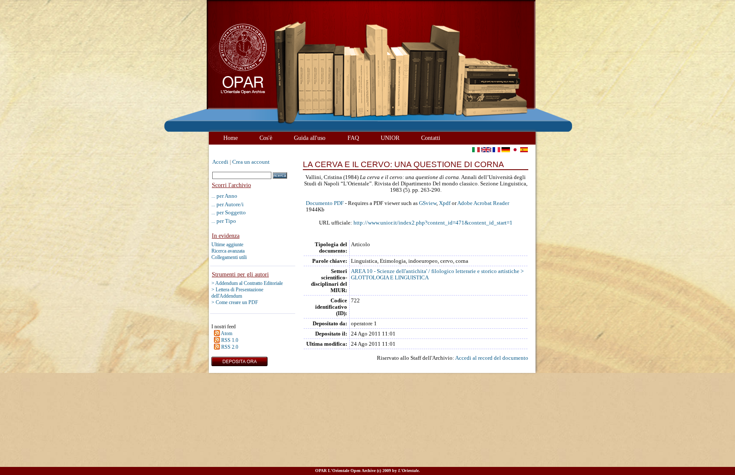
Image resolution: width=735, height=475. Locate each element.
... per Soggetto (228, 212)
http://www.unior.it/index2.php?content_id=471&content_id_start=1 (433, 223)
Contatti (430, 137)
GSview (427, 203)
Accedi (220, 162)
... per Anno (224, 196)
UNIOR (390, 137)
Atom (226, 333)
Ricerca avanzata (228, 251)
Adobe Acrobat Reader (483, 203)
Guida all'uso (309, 137)
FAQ (353, 137)
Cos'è (265, 137)
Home (230, 137)
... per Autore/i (227, 204)
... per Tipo (223, 221)
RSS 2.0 (229, 347)
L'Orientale (408, 470)
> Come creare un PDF (234, 302)
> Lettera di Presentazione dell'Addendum (237, 293)
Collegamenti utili (229, 257)
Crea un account (251, 162)
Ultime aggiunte (227, 244)
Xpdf (444, 203)
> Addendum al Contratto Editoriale (247, 283)
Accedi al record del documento (491, 358)
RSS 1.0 (229, 340)
